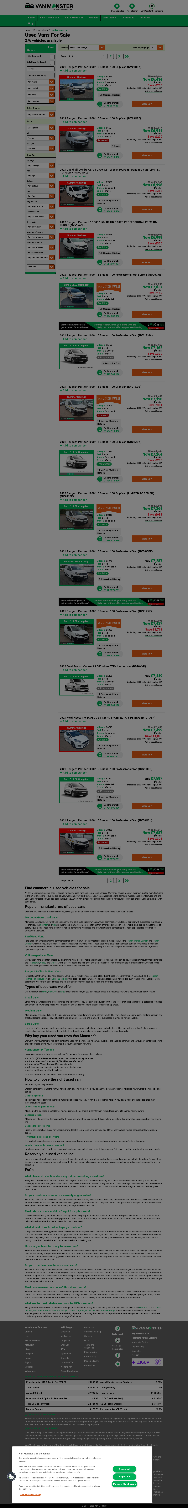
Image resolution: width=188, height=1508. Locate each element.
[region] (82, 1474)
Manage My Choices (124, 1484)
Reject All (124, 1477)
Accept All (124, 1469)
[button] (11, 1476)
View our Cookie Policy (30, 1495)
